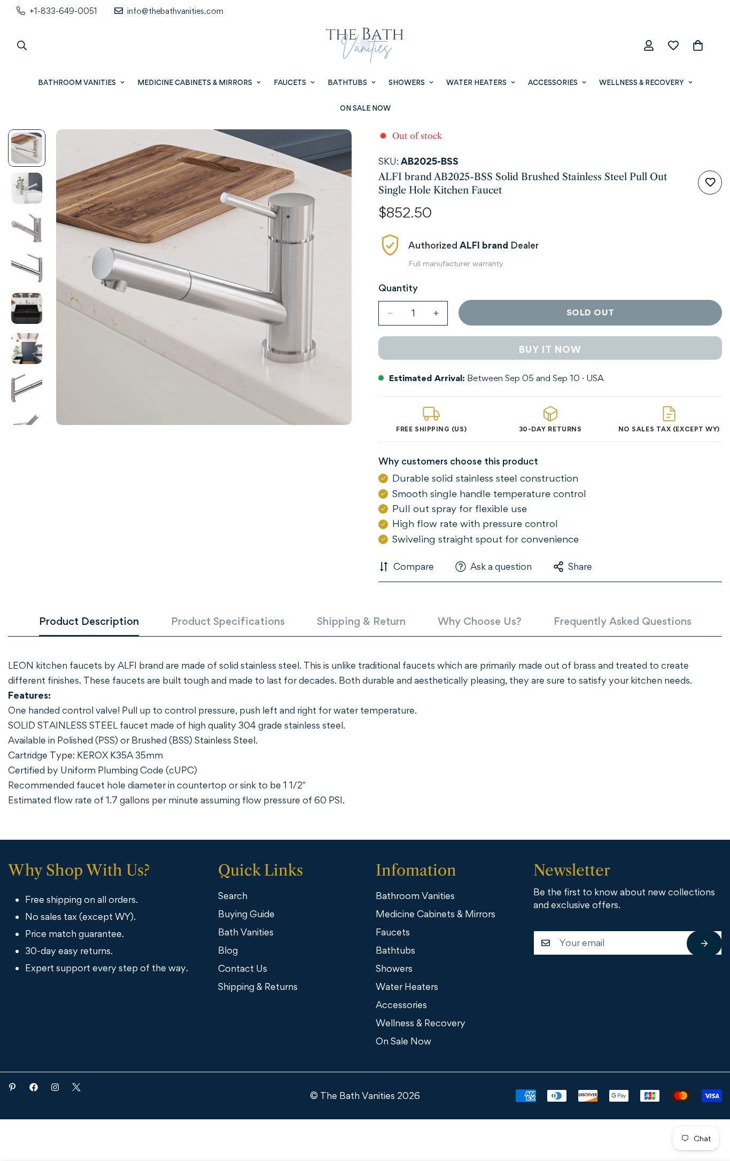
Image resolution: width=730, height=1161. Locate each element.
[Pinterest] (12, 1087)
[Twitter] (76, 1087)
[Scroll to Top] (707, 1102)
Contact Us (242, 968)
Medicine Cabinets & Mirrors (194, 82)
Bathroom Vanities (77, 82)
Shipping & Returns (258, 986)
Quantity (398, 287)
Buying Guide (246, 913)
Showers (407, 82)
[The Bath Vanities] (365, 45)
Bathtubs (347, 82)
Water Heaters (476, 82)
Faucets (290, 82)
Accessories (553, 82)
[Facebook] (33, 1087)
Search (232, 895)
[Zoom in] (329, 152)
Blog (228, 950)
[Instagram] (55, 1087)
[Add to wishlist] (710, 183)
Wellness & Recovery (641, 82)
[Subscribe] (704, 943)
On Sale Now (365, 108)
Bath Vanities (246, 932)
